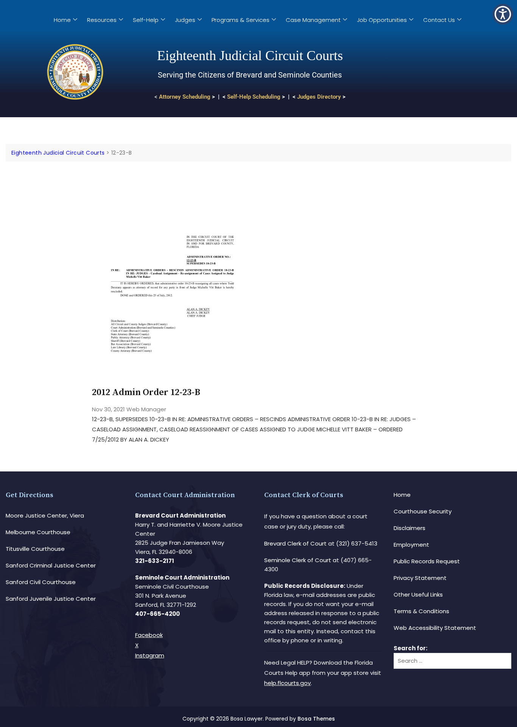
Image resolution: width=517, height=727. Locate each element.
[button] (502, 14)
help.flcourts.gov (287, 683)
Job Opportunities (382, 20)
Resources (102, 20)
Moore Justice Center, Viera (45, 515)
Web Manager (146, 409)
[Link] (172, 183)
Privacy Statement (420, 578)
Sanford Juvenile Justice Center (51, 599)
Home (62, 20)
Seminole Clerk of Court (297, 560)
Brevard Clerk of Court (295, 543)
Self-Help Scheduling (253, 96)
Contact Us (439, 20)
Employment (411, 545)
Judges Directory (319, 96)
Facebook (149, 635)
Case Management (313, 20)
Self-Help (146, 20)
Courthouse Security (423, 511)
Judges (185, 20)
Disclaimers (409, 528)
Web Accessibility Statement (435, 628)
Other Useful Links (418, 594)
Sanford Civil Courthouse (41, 582)
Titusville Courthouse (35, 549)
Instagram (149, 655)
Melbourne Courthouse (38, 532)
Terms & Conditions (421, 611)
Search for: (410, 648)
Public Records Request (427, 561)
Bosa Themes (316, 718)
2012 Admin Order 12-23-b (146, 392)
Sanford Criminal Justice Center (51, 565)
